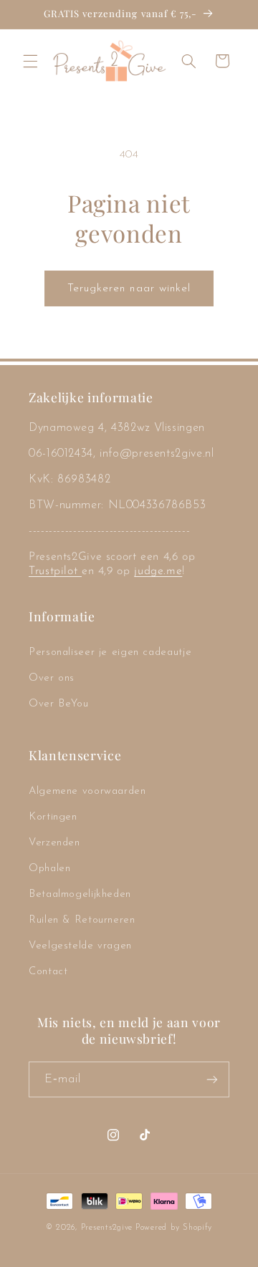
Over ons (52, 678)
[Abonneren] (212, 1079)
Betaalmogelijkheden (80, 894)
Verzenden (54, 843)
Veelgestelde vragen (80, 946)
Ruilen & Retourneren (82, 920)
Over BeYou (58, 704)
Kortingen (53, 817)
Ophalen (49, 868)
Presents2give (107, 1227)
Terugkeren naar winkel (129, 288)
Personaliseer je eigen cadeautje (110, 652)
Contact (48, 971)
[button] (30, 60)
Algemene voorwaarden (87, 791)
